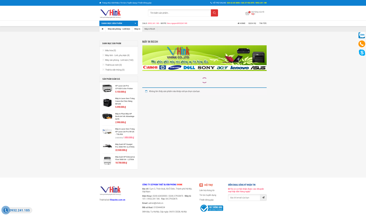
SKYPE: (164, 23)
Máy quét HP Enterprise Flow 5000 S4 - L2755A (125, 158)
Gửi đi (263, 197)
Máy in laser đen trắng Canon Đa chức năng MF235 (125, 101)
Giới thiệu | (116, 3)
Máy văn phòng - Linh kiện (119, 29)
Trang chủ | (107, 3)
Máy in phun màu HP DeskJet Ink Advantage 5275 (124, 116)
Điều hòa (109, 50)
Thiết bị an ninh (112, 65)
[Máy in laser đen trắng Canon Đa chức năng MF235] (107, 102)
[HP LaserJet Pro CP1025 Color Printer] (107, 89)
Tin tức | (123, 3)
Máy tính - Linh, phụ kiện (116, 55)
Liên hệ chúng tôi (206, 190)
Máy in (137, 29)
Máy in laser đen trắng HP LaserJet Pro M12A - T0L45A (125, 131)
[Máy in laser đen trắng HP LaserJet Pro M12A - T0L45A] (107, 132)
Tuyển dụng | (132, 3)
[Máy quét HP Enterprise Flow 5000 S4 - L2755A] (107, 161)
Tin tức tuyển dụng (207, 195)
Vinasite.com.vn (117, 200)
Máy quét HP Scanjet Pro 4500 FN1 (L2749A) (124, 145)
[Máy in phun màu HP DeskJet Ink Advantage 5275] (107, 117)
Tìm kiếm (214, 12)
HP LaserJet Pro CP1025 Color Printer (124, 87)
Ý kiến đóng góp (145, 3)
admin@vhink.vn (155, 203)
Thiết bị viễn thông (113, 70)
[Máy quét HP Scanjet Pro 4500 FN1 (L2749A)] (107, 146)
